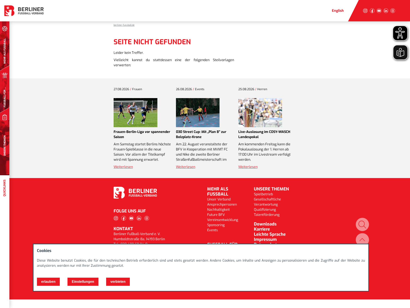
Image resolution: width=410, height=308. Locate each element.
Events (212, 230)
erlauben (48, 281)
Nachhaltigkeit (218, 209)
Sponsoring (216, 225)
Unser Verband (219, 199)
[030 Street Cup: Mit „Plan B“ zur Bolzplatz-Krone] (198, 112)
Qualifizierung (265, 209)
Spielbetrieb (263, 194)
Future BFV (216, 214)
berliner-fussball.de (124, 25)
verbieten (118, 281)
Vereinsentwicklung (222, 220)
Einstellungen (83, 281)
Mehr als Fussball (217, 191)
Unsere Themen (271, 189)
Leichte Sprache (270, 234)
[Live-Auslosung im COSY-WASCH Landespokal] (260, 112)
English (338, 10)
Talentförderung (267, 214)
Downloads (265, 224)
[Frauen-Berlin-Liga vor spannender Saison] (135, 112)
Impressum (265, 239)
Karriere (262, 229)
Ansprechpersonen (222, 204)
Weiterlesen (123, 167)
